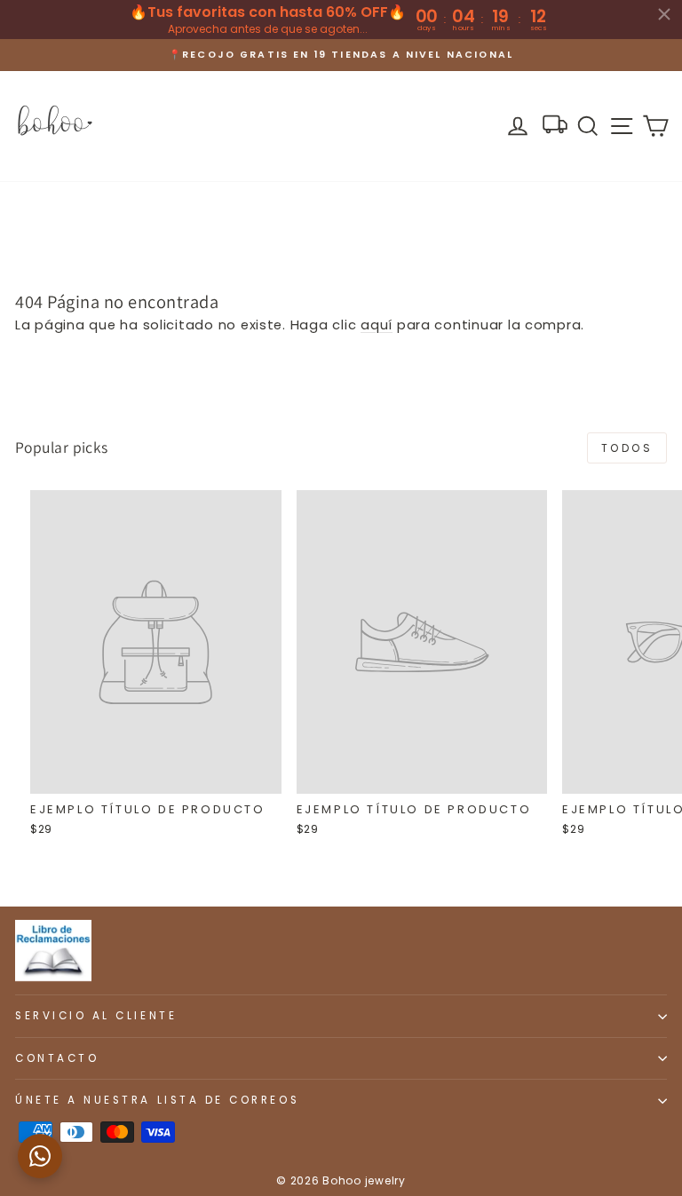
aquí (377, 325)
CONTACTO (57, 1058)
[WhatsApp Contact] (40, 1156)
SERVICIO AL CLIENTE (96, 1016)
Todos (627, 447)
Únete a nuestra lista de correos (157, 1100)
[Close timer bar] (664, 14)
